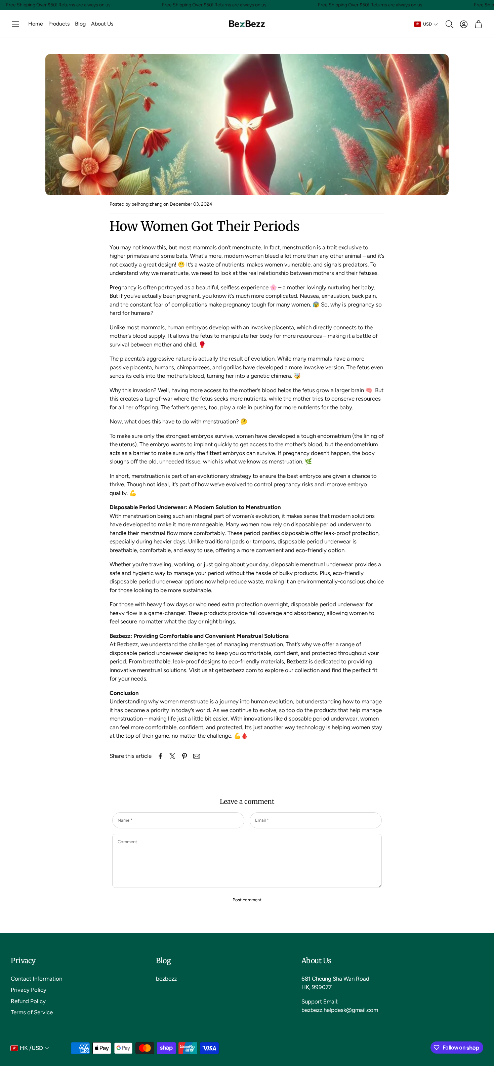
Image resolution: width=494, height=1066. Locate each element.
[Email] (196, 756)
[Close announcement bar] (487, 5)
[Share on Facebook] (160, 756)
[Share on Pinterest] (184, 756)
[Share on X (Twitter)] (172, 756)
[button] (15, 24)
